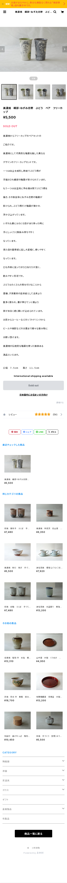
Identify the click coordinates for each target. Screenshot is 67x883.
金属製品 (7, 809)
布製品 (5, 818)
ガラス (5, 790)
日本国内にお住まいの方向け (33, 394)
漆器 (4, 771)
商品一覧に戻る (33, 833)
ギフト (5, 799)
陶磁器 (5, 761)
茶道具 (5, 780)
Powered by (30, 853)
